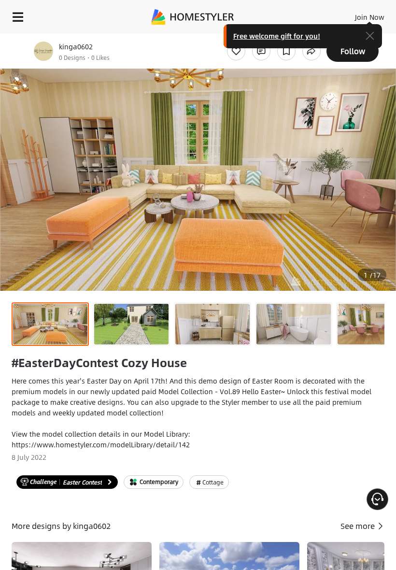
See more (358, 526)
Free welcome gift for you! (276, 36)
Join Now (369, 17)
